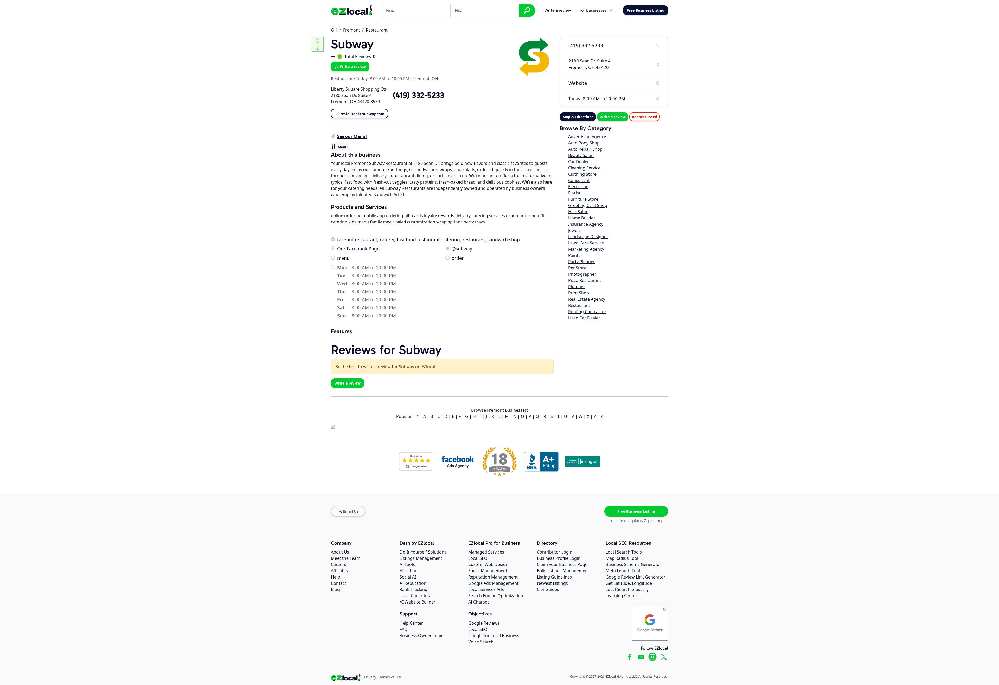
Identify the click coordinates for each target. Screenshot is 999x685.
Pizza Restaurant (584, 280)
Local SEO (478, 558)
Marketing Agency (586, 249)
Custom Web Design (488, 564)
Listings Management (421, 558)
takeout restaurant (357, 239)
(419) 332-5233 (585, 45)
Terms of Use (390, 677)
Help (335, 577)
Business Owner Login (422, 635)
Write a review (557, 10)
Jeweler (575, 230)
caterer (387, 239)
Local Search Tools (624, 552)
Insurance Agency (585, 224)
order (458, 258)
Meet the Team (345, 558)
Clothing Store (582, 174)
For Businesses (592, 10)
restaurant (474, 239)
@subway (462, 249)
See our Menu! (352, 136)
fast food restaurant (418, 239)
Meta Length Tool (623, 571)
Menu (342, 146)
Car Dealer (578, 162)
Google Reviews (483, 623)
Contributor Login (554, 552)
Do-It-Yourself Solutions (423, 552)
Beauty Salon (581, 155)
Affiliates (339, 571)
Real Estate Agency (586, 299)
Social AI (408, 577)
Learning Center (621, 596)
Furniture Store (583, 199)
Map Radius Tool (622, 558)
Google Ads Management (493, 583)
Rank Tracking (413, 589)
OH (334, 30)
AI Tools (407, 564)
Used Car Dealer (584, 318)
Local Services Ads (486, 589)
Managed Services (486, 552)
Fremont (351, 30)
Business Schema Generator (633, 564)
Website (577, 83)
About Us (340, 552)
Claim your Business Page (562, 564)
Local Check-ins (415, 596)
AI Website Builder (418, 602)
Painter (575, 255)
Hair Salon (578, 212)
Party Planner (581, 262)
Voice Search (481, 642)
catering (451, 239)
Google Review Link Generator (635, 577)
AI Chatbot (478, 602)
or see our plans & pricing (636, 521)
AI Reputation (413, 583)
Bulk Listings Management (563, 571)
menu (343, 258)
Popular (404, 416)
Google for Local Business (493, 635)
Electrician (578, 187)
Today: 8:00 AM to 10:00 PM (382, 78)
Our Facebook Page (358, 249)
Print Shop (578, 293)
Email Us (350, 511)
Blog (335, 589)
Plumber (576, 287)
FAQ (404, 629)
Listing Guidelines (554, 577)
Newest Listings (552, 583)
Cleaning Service (584, 168)
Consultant (579, 180)
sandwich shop (504, 239)
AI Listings (410, 571)
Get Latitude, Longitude (629, 583)
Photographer (582, 274)
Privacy (370, 677)
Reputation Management (493, 577)
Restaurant (377, 30)
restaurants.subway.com (362, 113)
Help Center (411, 623)
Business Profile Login (558, 558)
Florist (574, 193)
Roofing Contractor (587, 312)
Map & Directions (577, 116)
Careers (338, 564)
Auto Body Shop (584, 143)
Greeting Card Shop (587, 205)
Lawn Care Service (586, 243)
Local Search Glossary (627, 589)
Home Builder (581, 218)
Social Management (487, 571)
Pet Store (577, 268)
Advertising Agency (587, 137)
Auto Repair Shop (585, 149)
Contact (338, 583)
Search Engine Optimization (495, 596)
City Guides (548, 589)
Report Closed (644, 116)
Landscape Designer (588, 237)
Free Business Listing (636, 511)
